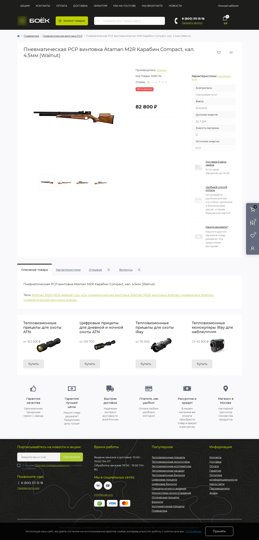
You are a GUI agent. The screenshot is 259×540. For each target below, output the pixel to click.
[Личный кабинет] (252, 248)
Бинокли (157, 501)
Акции (25, 5)
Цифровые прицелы (164, 479)
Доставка (80, 5)
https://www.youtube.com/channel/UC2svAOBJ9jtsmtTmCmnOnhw (108, 486)
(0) (148, 82)
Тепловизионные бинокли (168, 475)
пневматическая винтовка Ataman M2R (119, 295)
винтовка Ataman (166, 295)
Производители (219, 488)
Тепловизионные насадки (168, 470)
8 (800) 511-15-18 (193, 18)
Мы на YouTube (124, 5)
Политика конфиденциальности (52, 465)
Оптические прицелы (165, 497)
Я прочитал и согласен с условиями (52, 467)
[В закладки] (219, 52)
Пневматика (31, 35)
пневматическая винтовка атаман (50, 300)
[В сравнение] (231, 52)
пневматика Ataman (197, 295)
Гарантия (100, 5)
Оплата (61, 5)
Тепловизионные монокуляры (171, 461)
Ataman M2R (42, 295)
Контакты (43, 5)
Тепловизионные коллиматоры (171, 466)
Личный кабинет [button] (228, 5)
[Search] (98, 21)
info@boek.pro (103, 494)
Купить (33, 364)
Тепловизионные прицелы (168, 457)
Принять (219, 531)
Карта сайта (216, 484)
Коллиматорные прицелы (168, 506)
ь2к (83, 295)
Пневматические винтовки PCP (63, 35)
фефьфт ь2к (71, 295)
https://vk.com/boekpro (98, 486)
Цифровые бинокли (164, 484)
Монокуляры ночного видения (171, 492)
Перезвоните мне (28, 488)
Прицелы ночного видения (169, 488)
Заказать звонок (192, 22)
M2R (56, 295)
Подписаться (71, 456)
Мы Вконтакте (152, 5)
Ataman (162, 70)
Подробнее (193, 531)
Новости (175, 5)
